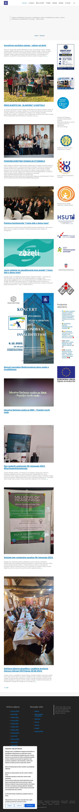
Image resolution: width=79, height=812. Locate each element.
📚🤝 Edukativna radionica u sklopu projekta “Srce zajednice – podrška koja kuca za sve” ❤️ (68, 334)
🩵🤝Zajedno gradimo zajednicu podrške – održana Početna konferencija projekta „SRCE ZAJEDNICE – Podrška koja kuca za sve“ (68, 315)
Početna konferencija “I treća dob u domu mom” (26, 223)
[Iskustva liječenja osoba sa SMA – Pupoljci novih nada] (29, 392)
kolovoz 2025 (15, 739)
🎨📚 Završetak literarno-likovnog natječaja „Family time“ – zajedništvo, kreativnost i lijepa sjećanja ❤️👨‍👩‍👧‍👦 (67, 353)
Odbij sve (19, 805)
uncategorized (39, 731)
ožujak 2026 (14, 723)
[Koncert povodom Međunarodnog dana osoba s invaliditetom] (29, 328)
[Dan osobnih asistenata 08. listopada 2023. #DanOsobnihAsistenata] (29, 444)
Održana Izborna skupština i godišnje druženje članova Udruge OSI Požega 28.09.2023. (26, 669)
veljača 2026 (15, 726)
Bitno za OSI (64, 801)
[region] (20, 777)
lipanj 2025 (14, 745)
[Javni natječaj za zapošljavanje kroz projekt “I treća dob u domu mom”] (29, 253)
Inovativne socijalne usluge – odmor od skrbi (25, 45)
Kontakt (50, 804)
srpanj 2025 (14, 742)
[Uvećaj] (73, 79)
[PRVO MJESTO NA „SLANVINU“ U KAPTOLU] (29, 83)
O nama (37, 725)
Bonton (48, 802)
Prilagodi (9, 805)
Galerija (37, 711)
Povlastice (64, 802)
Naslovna (37, 719)
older (6, 687)
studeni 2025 (15, 729)
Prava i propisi (56, 802)
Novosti (37, 722)
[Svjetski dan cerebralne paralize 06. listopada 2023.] (29, 520)
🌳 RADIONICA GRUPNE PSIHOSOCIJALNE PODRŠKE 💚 (67, 326)
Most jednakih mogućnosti (39, 715)
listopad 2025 (15, 733)
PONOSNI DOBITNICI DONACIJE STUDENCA (24, 161)
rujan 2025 (14, 736)
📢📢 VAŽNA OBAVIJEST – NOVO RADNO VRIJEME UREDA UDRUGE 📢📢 (68, 344)
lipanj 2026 (14, 714)
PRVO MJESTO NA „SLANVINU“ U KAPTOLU (24, 105)
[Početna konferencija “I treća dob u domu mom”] (29, 203)
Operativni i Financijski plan (51, 801)
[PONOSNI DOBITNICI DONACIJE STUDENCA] (29, 141)
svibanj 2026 (15, 717)
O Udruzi (56, 804)
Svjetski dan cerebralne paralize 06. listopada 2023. (28, 557)
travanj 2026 (14, 720)
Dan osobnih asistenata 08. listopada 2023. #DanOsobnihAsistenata (24, 467)
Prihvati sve (30, 805)
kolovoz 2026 (15, 711)
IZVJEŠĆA (39, 801)
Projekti (37, 728)
